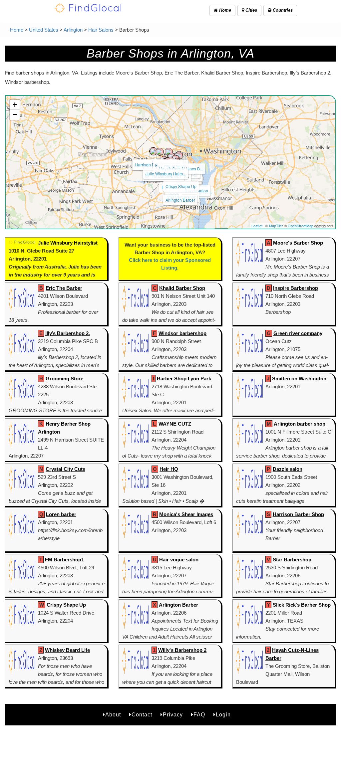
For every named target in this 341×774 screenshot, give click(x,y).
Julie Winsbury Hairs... (166, 173)
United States (43, 30)
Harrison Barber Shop (298, 514)
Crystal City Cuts (65, 469)
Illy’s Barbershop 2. (67, 333)
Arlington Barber (180, 200)
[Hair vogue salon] (169, 152)
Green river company (297, 333)
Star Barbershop (292, 559)
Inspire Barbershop (295, 288)
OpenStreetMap (300, 225)
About (113, 714)
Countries (282, 10)
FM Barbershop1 (64, 559)
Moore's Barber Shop (298, 243)
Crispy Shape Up (181, 186)
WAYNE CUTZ (175, 424)
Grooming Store (64, 378)
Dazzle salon (287, 469)
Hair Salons (101, 30)
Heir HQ (169, 469)
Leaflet (256, 225)
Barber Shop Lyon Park (184, 378)
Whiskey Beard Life (67, 650)
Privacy (173, 714)
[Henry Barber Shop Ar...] (154, 151)
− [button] (15, 114)
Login (223, 714)
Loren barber (61, 514)
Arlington (73, 30)
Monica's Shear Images (186, 514)
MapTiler (276, 225)
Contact (142, 714)
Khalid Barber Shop (182, 288)
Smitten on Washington (299, 378)
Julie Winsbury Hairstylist (68, 243)
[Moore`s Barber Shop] (160, 152)
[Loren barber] (179, 156)
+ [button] (15, 104)
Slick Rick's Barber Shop (302, 605)
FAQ (199, 714)
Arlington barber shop (299, 424)
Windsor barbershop (182, 333)
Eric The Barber (64, 288)
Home (224, 10)
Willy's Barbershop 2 (182, 650)
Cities (250, 10)
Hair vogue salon (178, 559)
